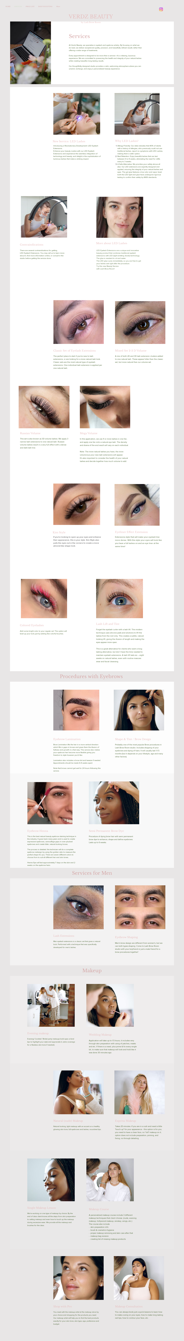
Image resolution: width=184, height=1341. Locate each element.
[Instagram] (161, 9)
